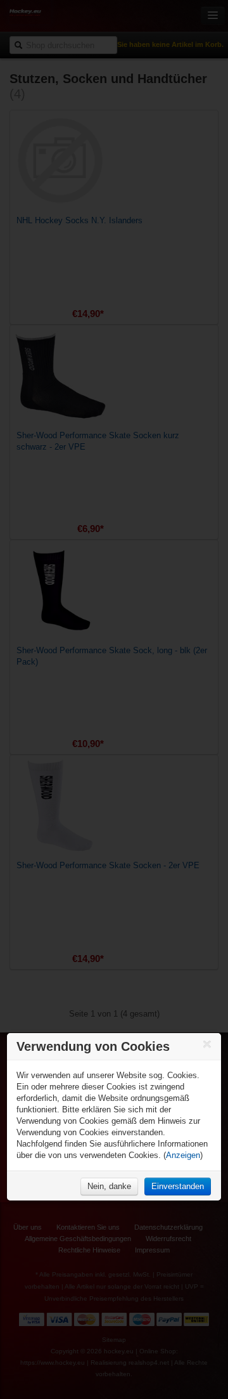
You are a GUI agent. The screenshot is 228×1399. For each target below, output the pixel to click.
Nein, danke (109, 1186)
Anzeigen (183, 1155)
